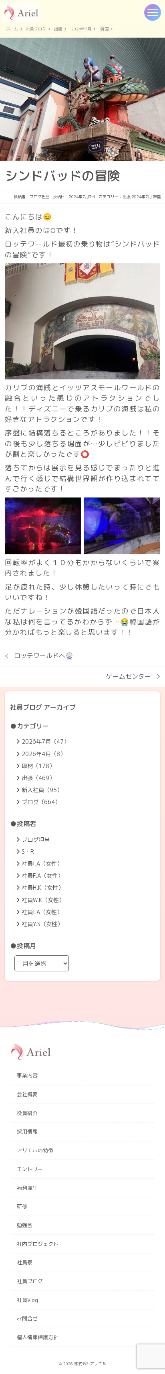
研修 (22, 1206)
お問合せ (27, 1318)
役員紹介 (27, 1113)
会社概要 (27, 1094)
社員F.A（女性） (42, 876)
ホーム (12, 29)
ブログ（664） (41, 802)
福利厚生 (27, 1187)
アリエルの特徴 (35, 1150)
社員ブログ (36, 29)
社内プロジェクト (37, 1244)
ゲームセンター (128, 676)
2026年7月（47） (45, 742)
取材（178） (38, 766)
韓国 (105, 29)
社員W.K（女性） (43, 900)
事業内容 (27, 1075)
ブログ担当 (40, 196)
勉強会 (24, 1225)
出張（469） (38, 778)
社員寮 (24, 1262)
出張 (58, 29)
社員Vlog (27, 1300)
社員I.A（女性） (42, 864)
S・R (28, 852)
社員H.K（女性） (43, 888)
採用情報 (27, 1131)
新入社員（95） (42, 790)
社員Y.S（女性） (42, 924)
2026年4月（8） (44, 754)
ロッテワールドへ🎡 (43, 655)
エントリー (30, 1169)
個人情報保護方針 (37, 1337)
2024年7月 (81, 29)
